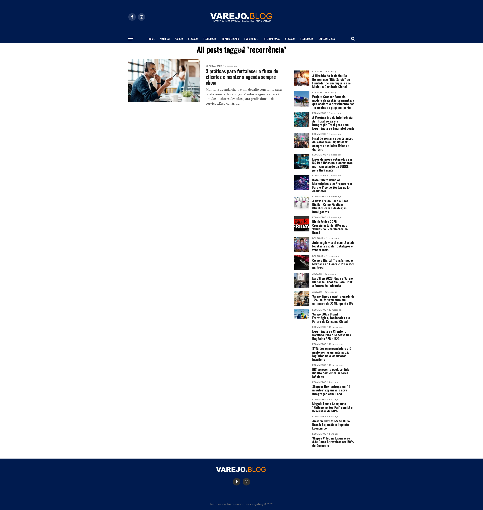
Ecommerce (251, 39)
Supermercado (230, 39)
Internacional (271, 39)
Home (151, 39)
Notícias (165, 39)
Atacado (193, 39)
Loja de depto (241, 49)
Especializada (327, 39)
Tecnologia (209, 39)
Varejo (179, 39)
